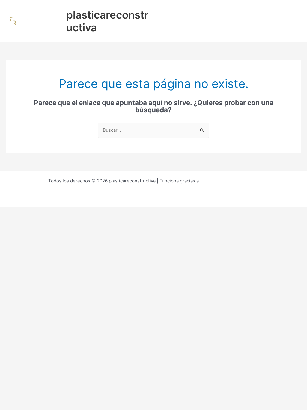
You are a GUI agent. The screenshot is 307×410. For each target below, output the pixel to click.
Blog (165, 31)
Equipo (263, 10)
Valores (287, 10)
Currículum (235, 10)
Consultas (189, 31)
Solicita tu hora (225, 31)
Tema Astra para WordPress (229, 181)
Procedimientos (197, 10)
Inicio (165, 10)
